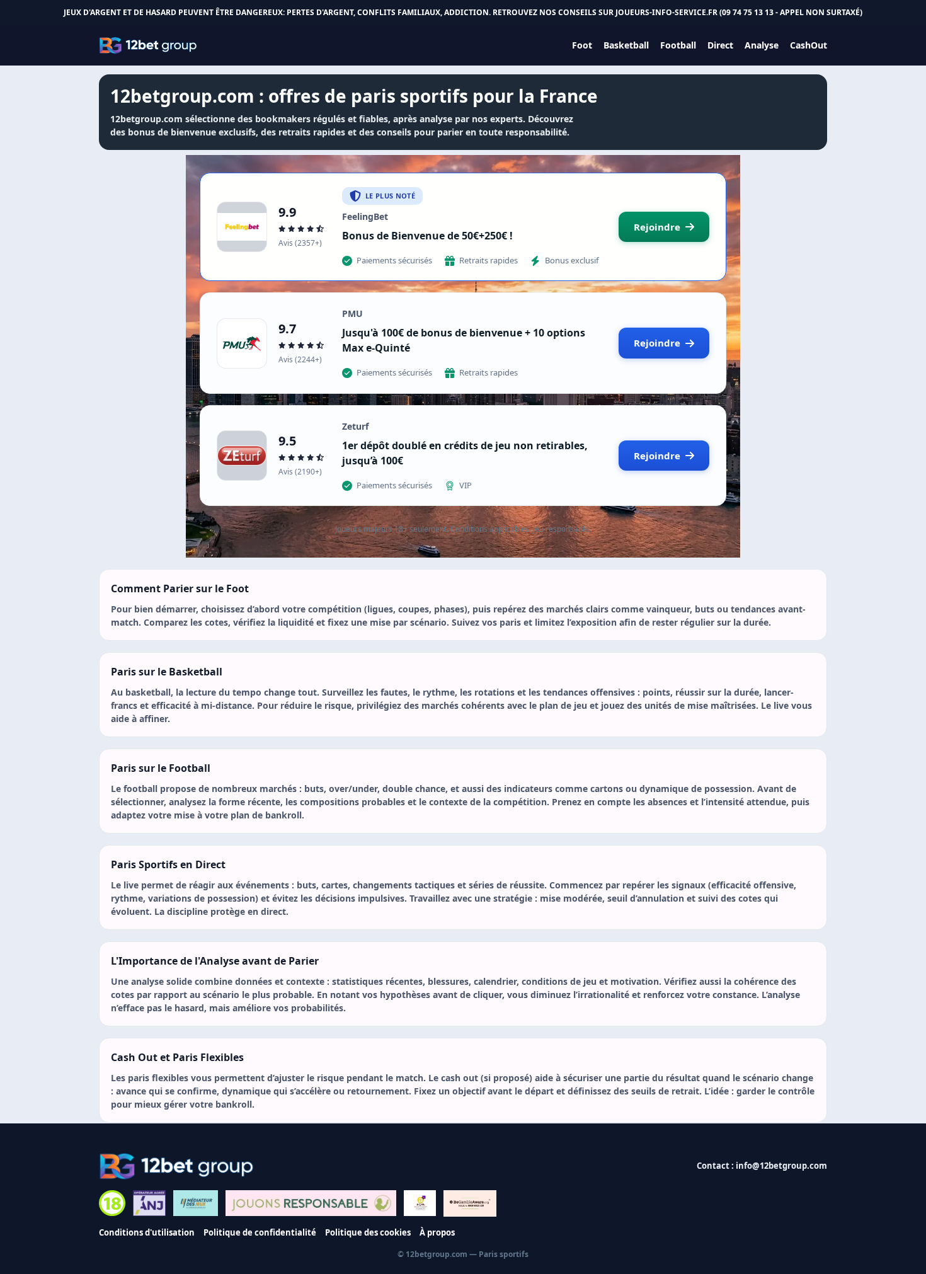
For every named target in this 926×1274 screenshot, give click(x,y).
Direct (720, 45)
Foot (582, 45)
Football (678, 45)
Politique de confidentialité (259, 1232)
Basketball (626, 45)
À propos (437, 1232)
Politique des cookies (368, 1232)
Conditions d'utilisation (147, 1232)
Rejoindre (657, 227)
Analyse (762, 45)
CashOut (808, 45)
